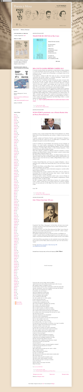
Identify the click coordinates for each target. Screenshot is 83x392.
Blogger (53, 383)
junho (15, 194)
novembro (16, 140)
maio (15, 130)
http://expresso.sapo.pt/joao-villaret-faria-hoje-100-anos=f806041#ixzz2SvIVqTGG (45, 245)
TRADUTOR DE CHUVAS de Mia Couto (46, 36)
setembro (15, 165)
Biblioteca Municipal (25, 29)
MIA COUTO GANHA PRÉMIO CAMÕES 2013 (48, 68)
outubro (15, 128)
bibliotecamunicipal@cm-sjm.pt (22, 100)
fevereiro (15, 117)
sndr (43, 383)
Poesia (41, 106)
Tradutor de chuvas (45, 106)
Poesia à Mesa (23, 6)
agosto (15, 167)
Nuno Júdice (38, 194)
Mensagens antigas (65, 374)
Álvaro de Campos (39, 370)
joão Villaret (50, 370)
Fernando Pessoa (45, 370)
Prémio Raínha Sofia (46, 194)
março (15, 116)
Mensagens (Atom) (40, 376)
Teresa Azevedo (19, 303)
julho (15, 156)
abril (15, 114)
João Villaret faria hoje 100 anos (43, 200)
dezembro (16, 164)
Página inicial (16, 29)
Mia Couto (37, 106)
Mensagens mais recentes (37, 374)
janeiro (15, 136)
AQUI (24, 35)
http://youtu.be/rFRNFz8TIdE (38, 366)
